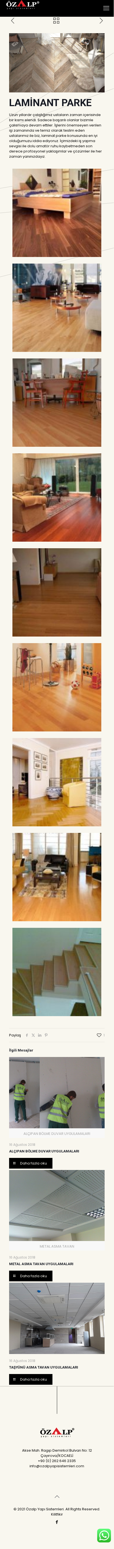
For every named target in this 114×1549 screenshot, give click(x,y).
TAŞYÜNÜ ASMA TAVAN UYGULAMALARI (43, 1367)
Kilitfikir (57, 1514)
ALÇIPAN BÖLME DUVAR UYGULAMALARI (44, 1151)
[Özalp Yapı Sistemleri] (21, 8)
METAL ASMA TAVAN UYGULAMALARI (41, 1264)
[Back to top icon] (57, 1496)
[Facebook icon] (57, 1522)
